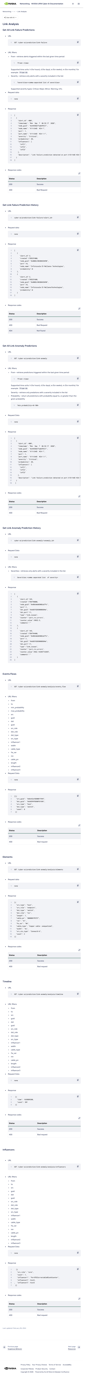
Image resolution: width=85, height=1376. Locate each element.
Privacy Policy (25, 1365)
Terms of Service (55, 1365)
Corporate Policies (27, 1369)
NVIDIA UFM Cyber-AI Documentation (47, 4)
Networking (25, 4)
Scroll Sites (48, 1372)
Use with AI (10, 17)
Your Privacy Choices (39, 1365)
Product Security (42, 1369)
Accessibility (67, 1365)
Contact (52, 1369)
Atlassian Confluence (61, 1372)
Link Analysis (22, 12)
